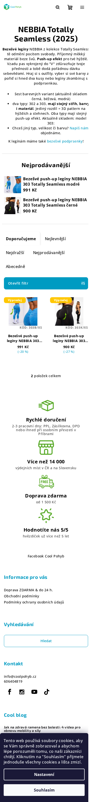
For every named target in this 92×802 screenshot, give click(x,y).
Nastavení (44, 774)
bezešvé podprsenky (65, 141)
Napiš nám (79, 128)
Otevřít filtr (18, 283)
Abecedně (15, 266)
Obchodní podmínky (21, 596)
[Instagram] (21, 691)
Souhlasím (44, 790)
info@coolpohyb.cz (20, 676)
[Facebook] (9, 691)
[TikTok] (46, 691)
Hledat (46, 641)
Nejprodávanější (49, 252)
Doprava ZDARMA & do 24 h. (28, 590)
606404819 (13, 681)
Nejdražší (15, 252)
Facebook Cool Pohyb (46, 556)
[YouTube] (34, 691)
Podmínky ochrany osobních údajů (34, 602)
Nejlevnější (55, 238)
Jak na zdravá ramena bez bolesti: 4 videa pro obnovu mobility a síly (42, 729)
